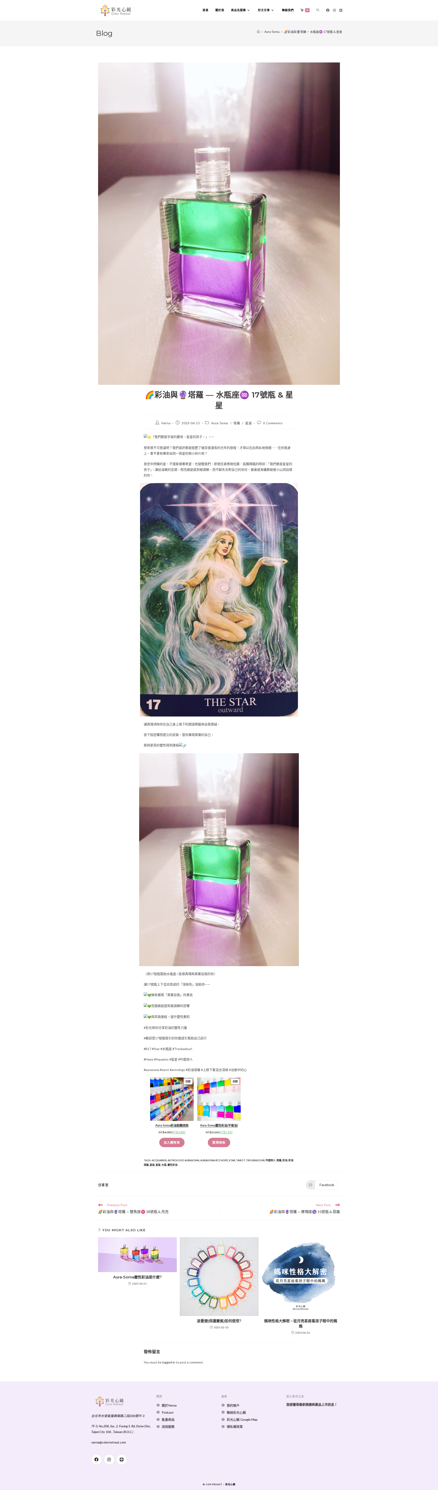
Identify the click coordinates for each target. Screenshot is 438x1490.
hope (224, 1160)
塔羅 (236, 423)
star (232, 1160)
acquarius (159, 1160)
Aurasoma (192, 1160)
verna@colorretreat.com (108, 1442)
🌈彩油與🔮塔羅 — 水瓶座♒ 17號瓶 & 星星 (313, 32)
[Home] (258, 32)
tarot (240, 1160)
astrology (176, 1160)
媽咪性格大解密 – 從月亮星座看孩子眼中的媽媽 (300, 1323)
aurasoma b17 (210, 1160)
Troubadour (255, 1160)
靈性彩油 (172, 1164)
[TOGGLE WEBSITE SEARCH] (318, 10)
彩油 (284, 1160)
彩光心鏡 (230, 1484)
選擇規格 (218, 1142)
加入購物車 (172, 1142)
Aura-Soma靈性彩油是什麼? (137, 1277)
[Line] (341, 10)
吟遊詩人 (271, 1160)
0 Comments (273, 423)
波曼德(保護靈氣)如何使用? (219, 1321)
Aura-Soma (219, 423)
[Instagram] (334, 10)
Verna (165, 423)
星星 (158, 1164)
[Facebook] (327, 10)
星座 (248, 423)
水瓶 (164, 1164)
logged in (168, 1362)
